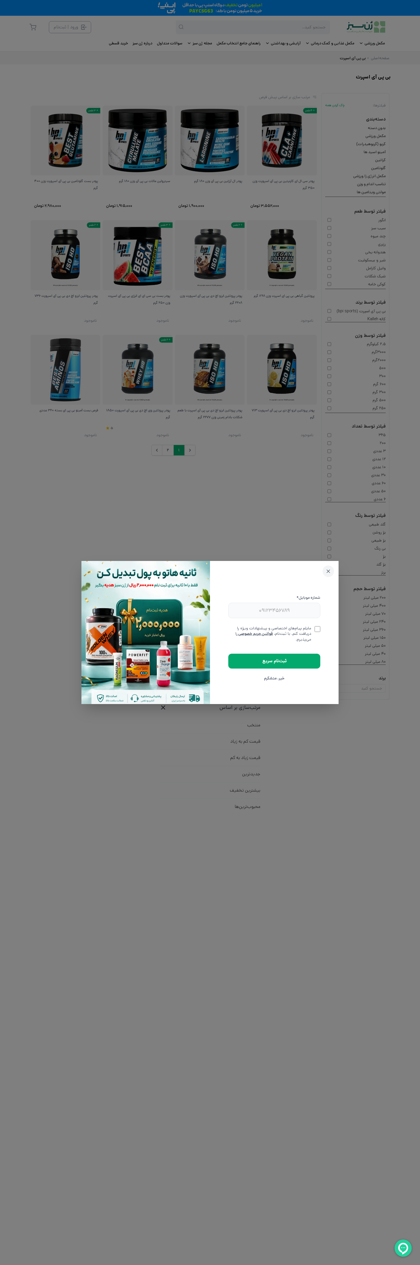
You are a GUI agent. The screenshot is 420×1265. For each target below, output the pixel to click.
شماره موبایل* (308, 597)
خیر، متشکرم (274, 678)
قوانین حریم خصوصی (255, 634)
